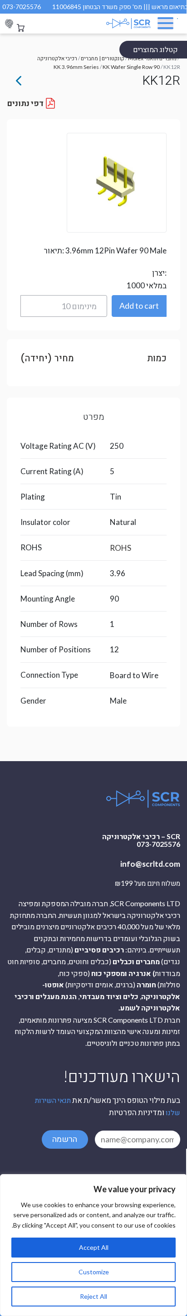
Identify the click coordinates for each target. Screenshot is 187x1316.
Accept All (93, 1247)
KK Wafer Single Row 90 (131, 66)
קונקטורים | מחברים (102, 58)
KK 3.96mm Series (76, 66)
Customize (94, 1272)
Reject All (93, 1296)
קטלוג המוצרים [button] (155, 49)
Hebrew (9, 23)
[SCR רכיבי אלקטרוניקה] (121, 23)
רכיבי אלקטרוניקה (57, 58)
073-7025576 (21, 6)
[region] (93, 1245)
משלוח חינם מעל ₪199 (147, 883)
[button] (139, 306)
